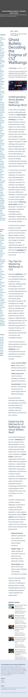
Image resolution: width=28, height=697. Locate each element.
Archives (3, 682)
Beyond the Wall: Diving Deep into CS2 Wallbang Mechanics (21, 606)
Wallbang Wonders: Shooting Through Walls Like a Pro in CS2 (20, 617)
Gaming (16, 31)
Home (11, 31)
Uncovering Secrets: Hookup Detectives (14, 12)
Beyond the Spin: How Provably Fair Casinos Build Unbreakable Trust (20, 640)
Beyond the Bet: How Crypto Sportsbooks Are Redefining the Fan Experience (20, 652)
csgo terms (20, 250)
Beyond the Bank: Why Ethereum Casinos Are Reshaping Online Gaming (20, 628)
